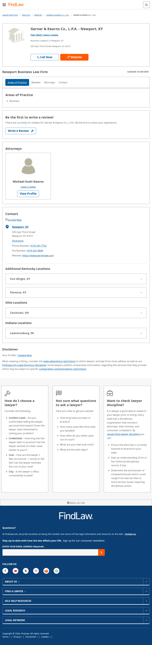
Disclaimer (31, 636)
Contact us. (130, 534)
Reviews (36, 82)
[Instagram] (36, 571)
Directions (18, 240)
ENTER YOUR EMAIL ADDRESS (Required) (23, 546)
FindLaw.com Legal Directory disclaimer (24, 365)
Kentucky (26, 15)
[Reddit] (46, 571)
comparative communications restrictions (62, 369)
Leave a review (28, 187)
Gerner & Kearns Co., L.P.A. (57, 15)
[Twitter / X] (26, 571)
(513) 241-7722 (38, 245)
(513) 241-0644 (35, 250)
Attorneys (49, 82)
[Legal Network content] (146, 620)
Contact (63, 82)
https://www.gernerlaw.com (38, 255)
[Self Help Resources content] (146, 601)
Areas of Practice (17, 82)
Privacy (17, 636)
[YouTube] (15, 571)
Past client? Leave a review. (44, 35)
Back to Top (77, 502)
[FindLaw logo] (17, 4)
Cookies (45, 636)
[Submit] (101, 552)
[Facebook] (5, 571)
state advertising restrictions (59, 361)
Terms (5, 636)
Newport (38, 15)
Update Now (25, 355)
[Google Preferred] (56, 571)
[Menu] (4, 5)
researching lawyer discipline (123, 434)
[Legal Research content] (146, 610)
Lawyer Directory (10, 15)
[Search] (146, 4)
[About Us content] (146, 581)
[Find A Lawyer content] (146, 591)
